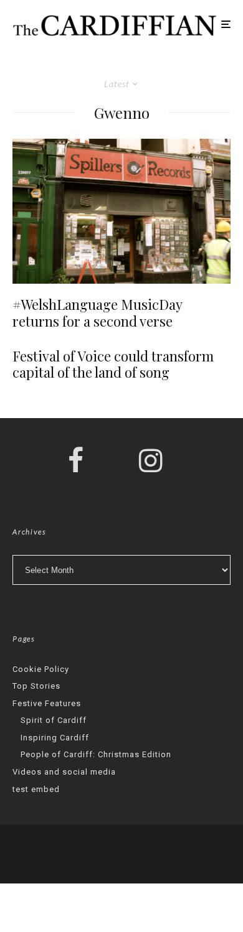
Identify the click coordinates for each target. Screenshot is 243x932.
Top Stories (36, 686)
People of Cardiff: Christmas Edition (96, 754)
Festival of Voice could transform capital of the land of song (113, 364)
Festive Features (46, 703)
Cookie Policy (40, 669)
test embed (36, 789)
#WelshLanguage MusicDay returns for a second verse (97, 312)
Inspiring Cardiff (55, 737)
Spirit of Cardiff (54, 720)
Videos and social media (64, 771)
